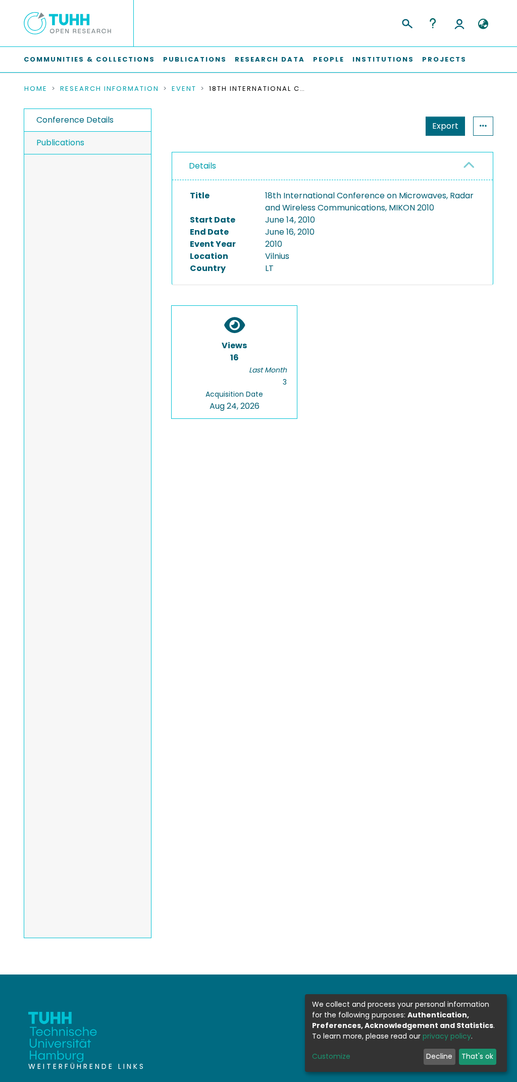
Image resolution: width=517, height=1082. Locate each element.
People (328, 59)
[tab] (332, 166)
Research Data (270, 59)
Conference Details (75, 120)
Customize (331, 1056)
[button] (483, 24)
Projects (444, 59)
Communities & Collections (89, 59)
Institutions (383, 59)
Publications (195, 59)
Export (445, 126)
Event (184, 88)
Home (35, 88)
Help (433, 23)
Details (202, 166)
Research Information (109, 88)
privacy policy (447, 1036)
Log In (459, 23)
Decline (439, 1056)
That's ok (477, 1056)
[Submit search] (406, 22)
